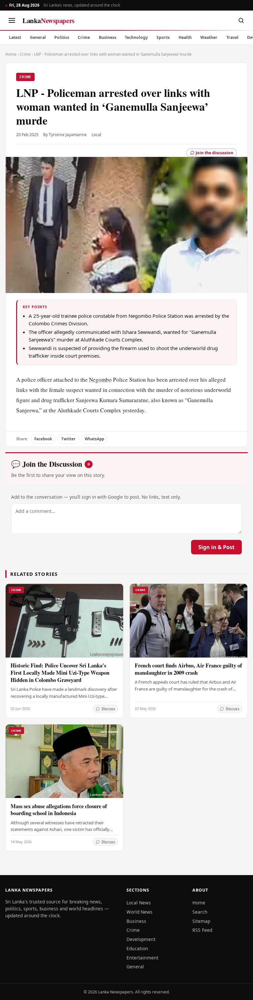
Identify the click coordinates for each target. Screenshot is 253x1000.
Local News (138, 902)
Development (140, 939)
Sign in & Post (216, 547)
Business (107, 37)
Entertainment (142, 958)
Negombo (100, 379)
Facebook (43, 438)
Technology (136, 37)
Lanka (48, 20)
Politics (61, 37)
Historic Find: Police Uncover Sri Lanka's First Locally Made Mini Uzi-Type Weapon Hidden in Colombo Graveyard (60, 672)
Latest (15, 37)
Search (200, 912)
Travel (232, 37)
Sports (163, 37)
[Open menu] (11, 20)
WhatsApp (94, 438)
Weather (208, 37)
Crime (84, 37)
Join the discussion (214, 153)
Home (10, 54)
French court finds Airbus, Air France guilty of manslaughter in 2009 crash (188, 669)
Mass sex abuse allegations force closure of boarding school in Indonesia (59, 809)
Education (137, 948)
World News (139, 912)
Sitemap (201, 921)
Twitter (68, 438)
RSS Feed (202, 930)
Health (185, 37)
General (38, 37)
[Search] (241, 20)
